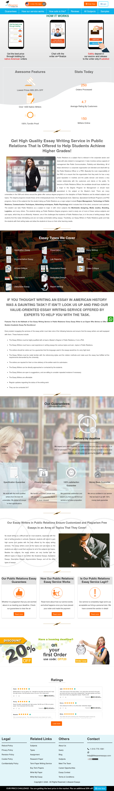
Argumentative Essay (23, 258)
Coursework (19, 277)
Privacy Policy (7, 750)
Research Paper (36, 759)
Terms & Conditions (66, 776)
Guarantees (11, 11)
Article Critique (20, 268)
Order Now (91, 4)
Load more (56, 723)
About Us (62, 745)
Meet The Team (65, 763)
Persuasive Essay (58, 268)
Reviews (75, 11)
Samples (105, 11)
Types (32, 750)
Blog (60, 754)
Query (61, 750)
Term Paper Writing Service (41, 763)
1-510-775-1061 (36, 4)
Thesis (89, 258)
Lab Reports (55, 258)
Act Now (14, 46)
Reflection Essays (58, 277)
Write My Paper (36, 772)
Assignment (35, 754)
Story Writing (92, 249)
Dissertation (55, 249)
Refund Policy (7, 745)
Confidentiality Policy (10, 763)
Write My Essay (36, 776)
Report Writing (56, 286)
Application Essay (22, 249)
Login (104, 4)
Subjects (33, 745)
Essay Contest (64, 772)
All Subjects (90, 11)
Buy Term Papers (37, 767)
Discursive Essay (22, 286)
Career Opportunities (67, 767)
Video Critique (92, 268)
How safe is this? (57, 11)
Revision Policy (8, 754)
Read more (19, 614)
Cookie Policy (7, 759)
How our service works (33, 11)
